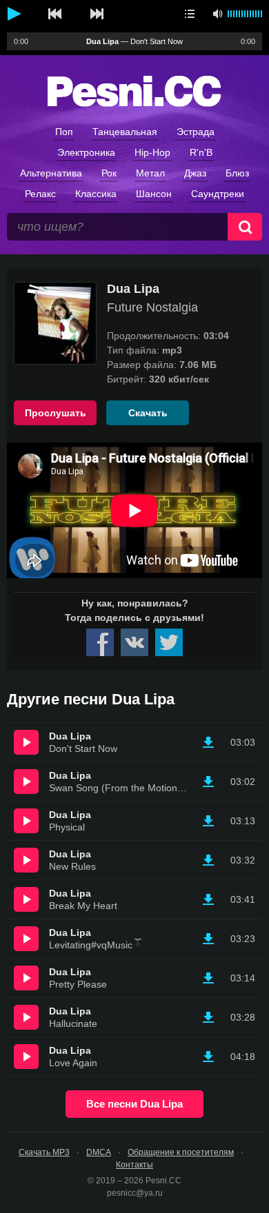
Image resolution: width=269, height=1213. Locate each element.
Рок (109, 173)
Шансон (154, 193)
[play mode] (190, 14)
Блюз (237, 173)
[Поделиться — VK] (134, 642)
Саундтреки (217, 193)
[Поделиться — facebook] (100, 642)
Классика (96, 193)
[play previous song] (55, 14)
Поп (64, 131)
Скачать (148, 412)
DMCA (98, 1152)
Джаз (195, 173)
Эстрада (196, 131)
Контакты (134, 1165)
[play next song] (96, 14)
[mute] (217, 14)
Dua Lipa (133, 289)
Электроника (86, 152)
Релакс (40, 193)
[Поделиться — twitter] (169, 642)
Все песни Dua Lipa (134, 1104)
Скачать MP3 (44, 1152)
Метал (150, 173)
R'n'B (201, 152)
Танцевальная (124, 131)
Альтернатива (51, 173)
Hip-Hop (152, 152)
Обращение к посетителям (181, 1152)
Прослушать (55, 412)
